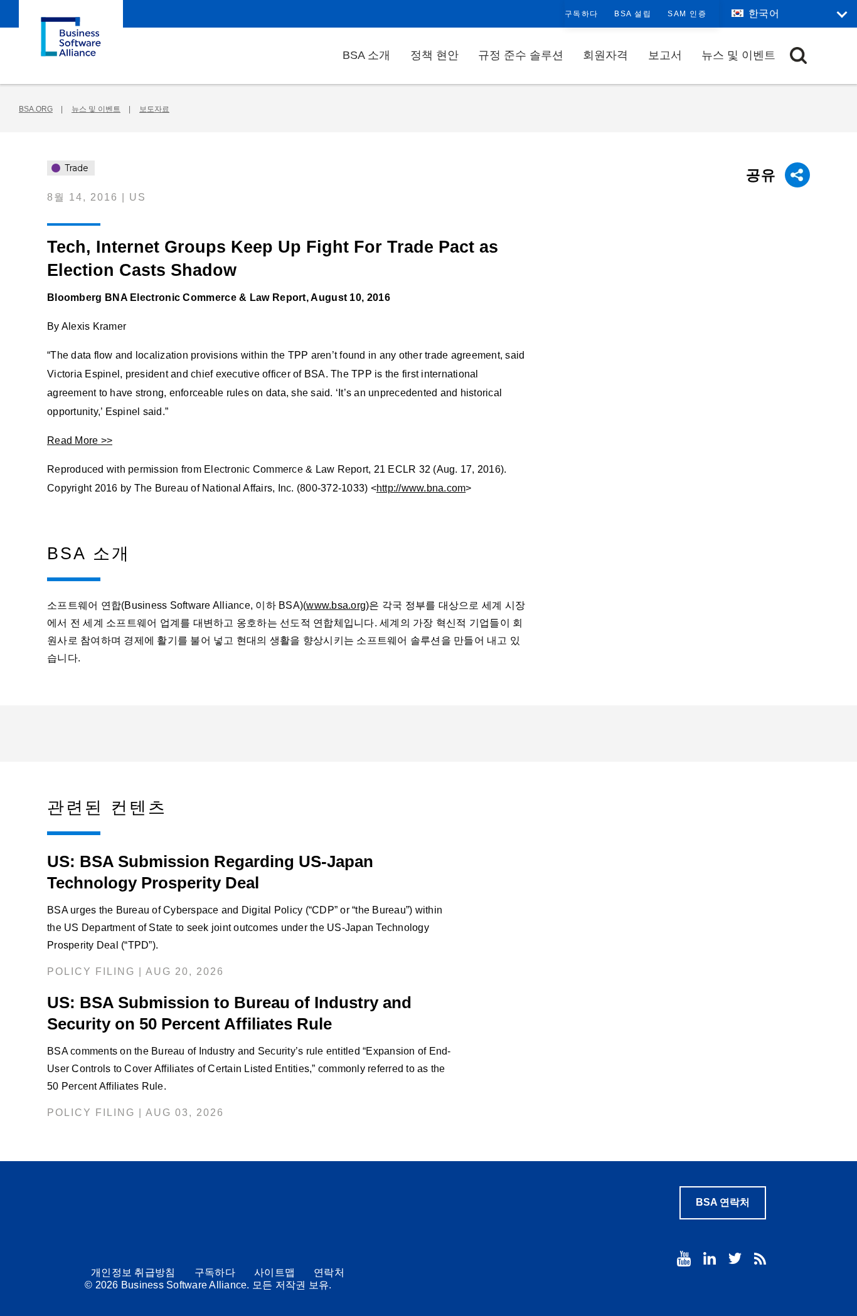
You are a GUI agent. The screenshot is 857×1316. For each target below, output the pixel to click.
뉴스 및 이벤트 (738, 55)
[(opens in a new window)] (684, 1259)
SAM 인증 (687, 13)
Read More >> (79, 440)
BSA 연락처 (723, 1202)
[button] (798, 55)
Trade (75, 168)
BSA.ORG (36, 109)
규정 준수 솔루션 (520, 55)
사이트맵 (274, 1272)
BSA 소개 (366, 55)
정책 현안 (434, 55)
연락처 (329, 1272)
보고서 (665, 55)
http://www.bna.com (421, 488)
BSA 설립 (632, 13)
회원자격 (605, 55)
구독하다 (582, 13)
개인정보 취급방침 (133, 1272)
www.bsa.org (336, 605)
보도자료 (154, 109)
